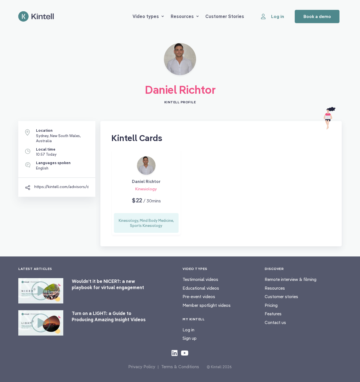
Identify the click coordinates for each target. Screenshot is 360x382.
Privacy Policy (141, 366)
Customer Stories (224, 16)
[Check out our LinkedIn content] (174, 352)
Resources (182, 16)
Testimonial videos (200, 279)
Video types (145, 16)
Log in (188, 329)
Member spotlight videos (207, 305)
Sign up (190, 338)
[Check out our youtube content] (184, 352)
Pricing (271, 305)
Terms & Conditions (180, 366)
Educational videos (201, 288)
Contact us (275, 322)
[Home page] (36, 16)
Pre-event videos (199, 296)
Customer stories (281, 296)
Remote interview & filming (290, 279)
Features (273, 313)
